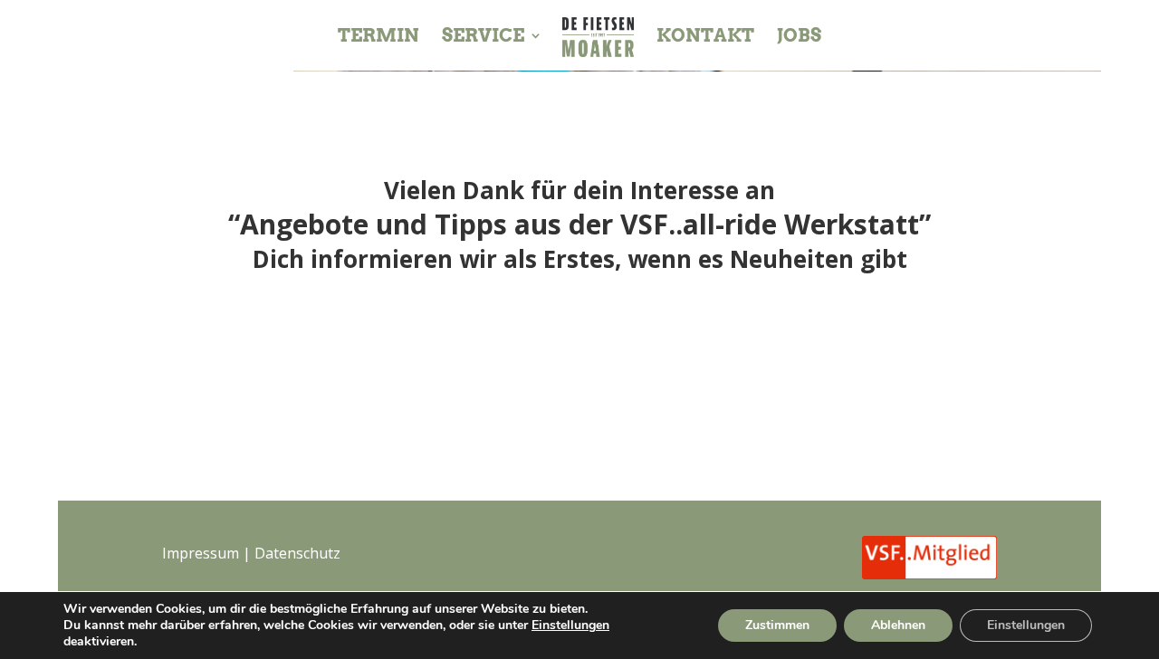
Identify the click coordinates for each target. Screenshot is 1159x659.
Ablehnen (898, 625)
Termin (378, 37)
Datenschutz (297, 553)
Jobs (799, 37)
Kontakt (705, 37)
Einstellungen (570, 625)
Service (483, 37)
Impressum (200, 553)
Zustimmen (777, 625)
